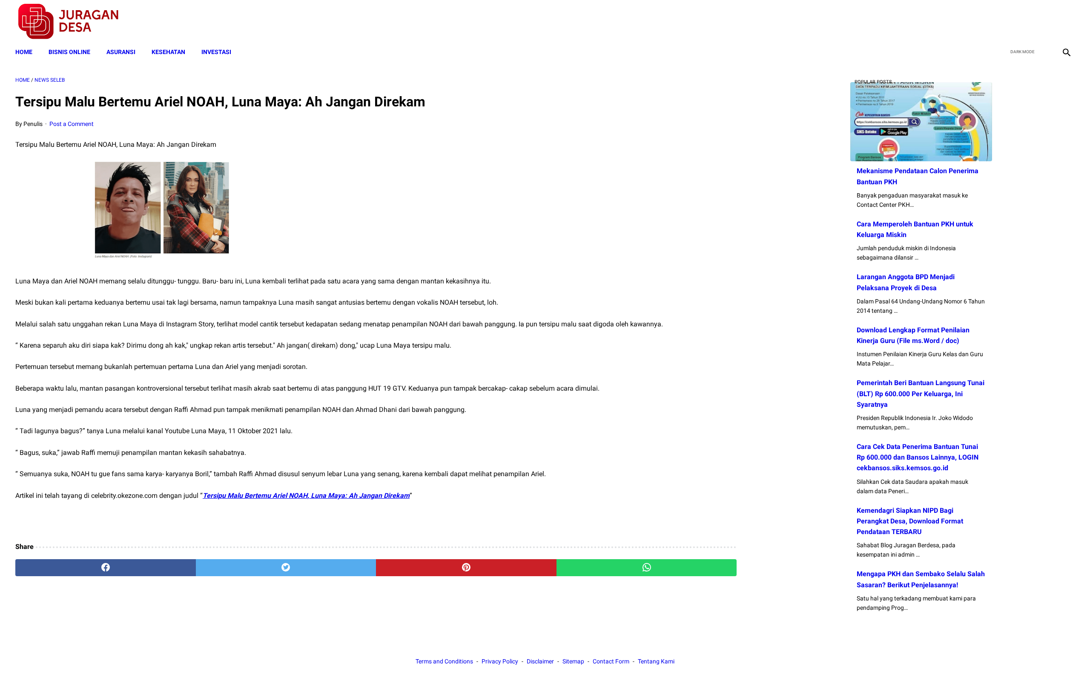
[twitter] (1025, 21)
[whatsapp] (646, 567)
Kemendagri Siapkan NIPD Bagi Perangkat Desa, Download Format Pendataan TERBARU (910, 521)
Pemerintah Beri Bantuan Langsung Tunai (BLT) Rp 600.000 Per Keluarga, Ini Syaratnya (920, 393)
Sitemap (573, 661)
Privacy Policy (500, 661)
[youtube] (1045, 21)
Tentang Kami (656, 661)
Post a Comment (71, 123)
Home (23, 52)
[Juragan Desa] (73, 21)
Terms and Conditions (444, 661)
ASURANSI (120, 52)
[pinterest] (466, 567)
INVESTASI (216, 52)
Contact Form (611, 661)
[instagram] (1065, 21)
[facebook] (1005, 21)
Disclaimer (540, 661)
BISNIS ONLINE (69, 52)
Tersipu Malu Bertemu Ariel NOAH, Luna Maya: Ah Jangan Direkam (306, 496)
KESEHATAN (168, 52)
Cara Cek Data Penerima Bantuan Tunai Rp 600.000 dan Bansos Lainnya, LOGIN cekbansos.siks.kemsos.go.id (917, 457)
